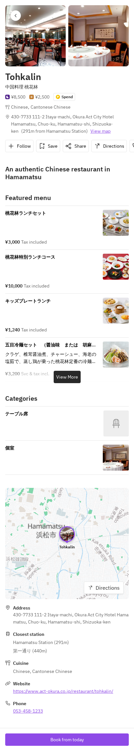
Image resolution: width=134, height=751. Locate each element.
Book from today (67, 740)
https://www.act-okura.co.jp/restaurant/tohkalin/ (63, 691)
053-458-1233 (28, 711)
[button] (15, 15)
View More (67, 377)
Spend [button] (67, 96)
